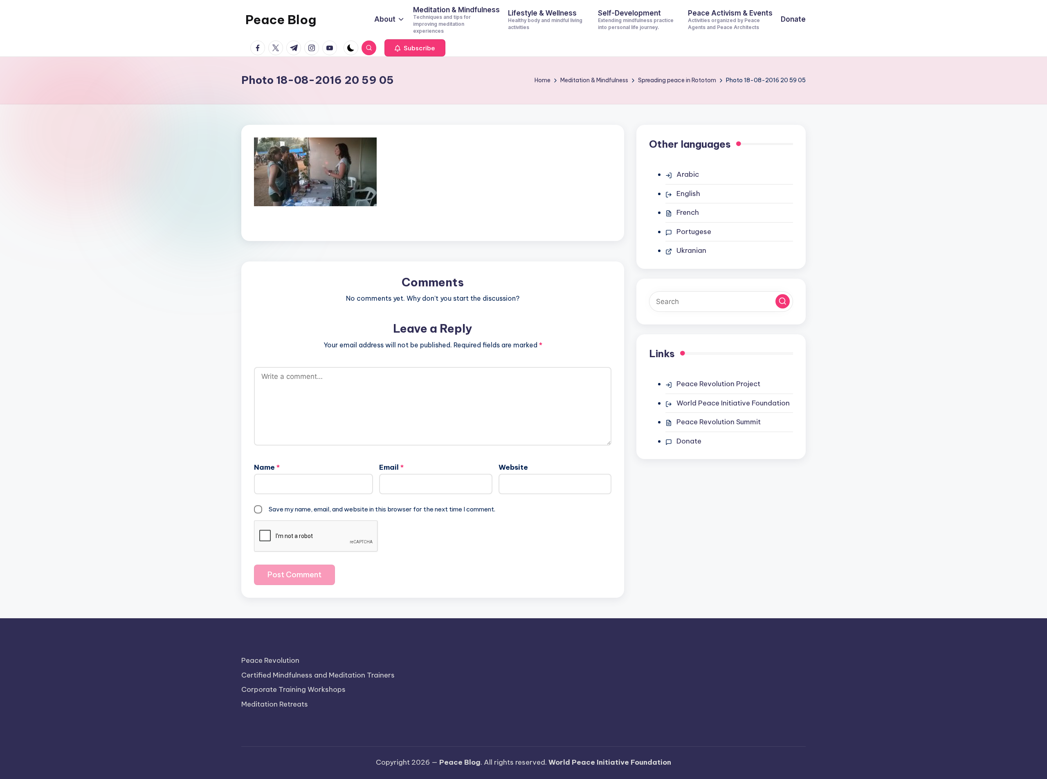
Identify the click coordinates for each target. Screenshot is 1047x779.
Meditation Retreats (274, 704)
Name (267, 467)
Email (391, 467)
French (687, 212)
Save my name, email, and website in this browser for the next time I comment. (382, 509)
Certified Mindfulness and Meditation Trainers (318, 675)
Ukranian (691, 250)
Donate (688, 441)
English (688, 193)
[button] (414, 47)
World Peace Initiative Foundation (733, 403)
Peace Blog (280, 19)
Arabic (687, 174)
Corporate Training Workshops (293, 689)
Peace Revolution (270, 660)
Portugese (693, 231)
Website (513, 467)
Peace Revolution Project (718, 383)
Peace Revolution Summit (718, 421)
